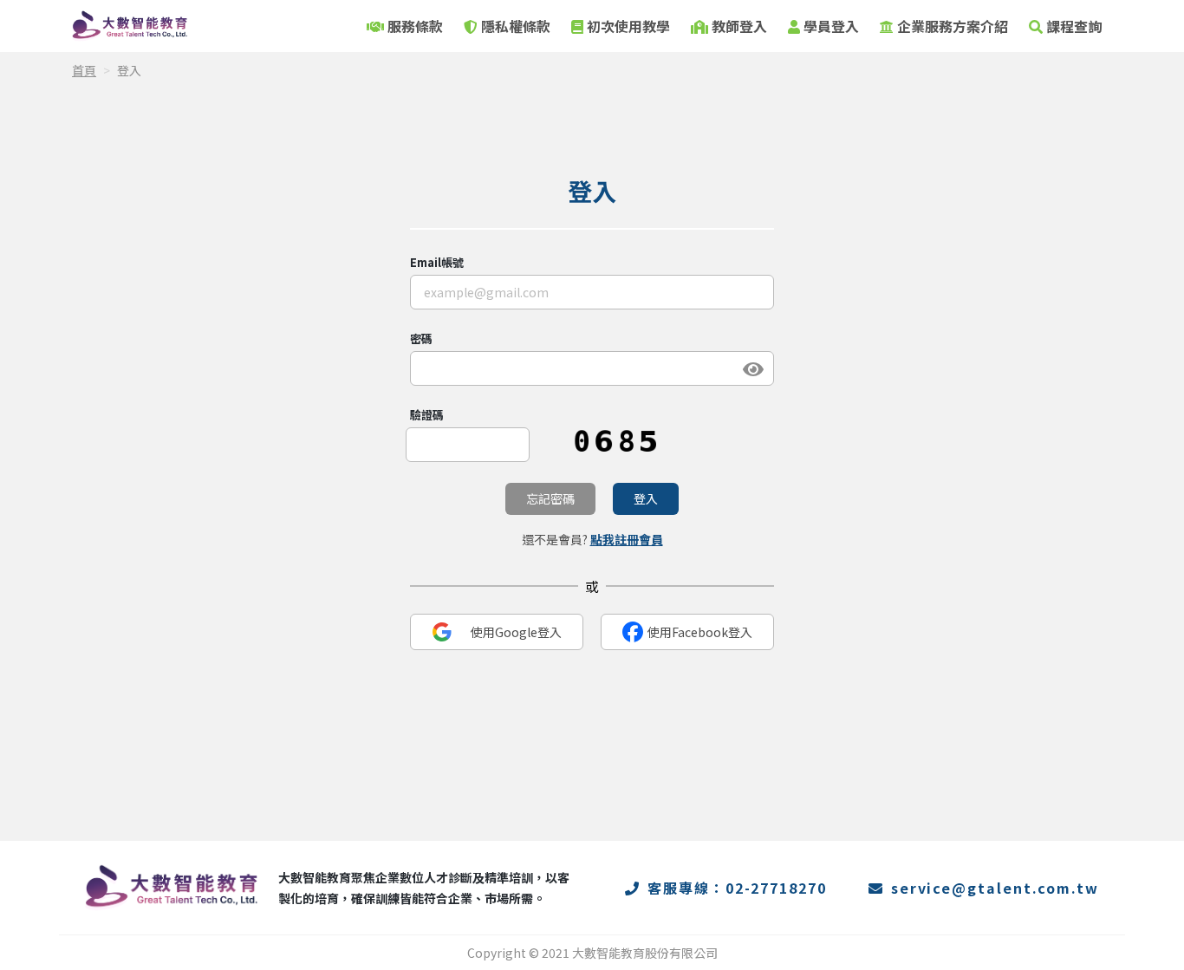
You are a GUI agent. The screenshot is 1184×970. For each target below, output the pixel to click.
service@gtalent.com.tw (995, 887)
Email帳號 (437, 262)
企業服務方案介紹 (952, 26)
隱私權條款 (515, 26)
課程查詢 (1074, 26)
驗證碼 (427, 415)
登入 (646, 498)
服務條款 (415, 26)
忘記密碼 (550, 498)
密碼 (421, 338)
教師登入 (739, 26)
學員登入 (831, 26)
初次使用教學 (628, 26)
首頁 (84, 70)
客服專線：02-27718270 (737, 887)
